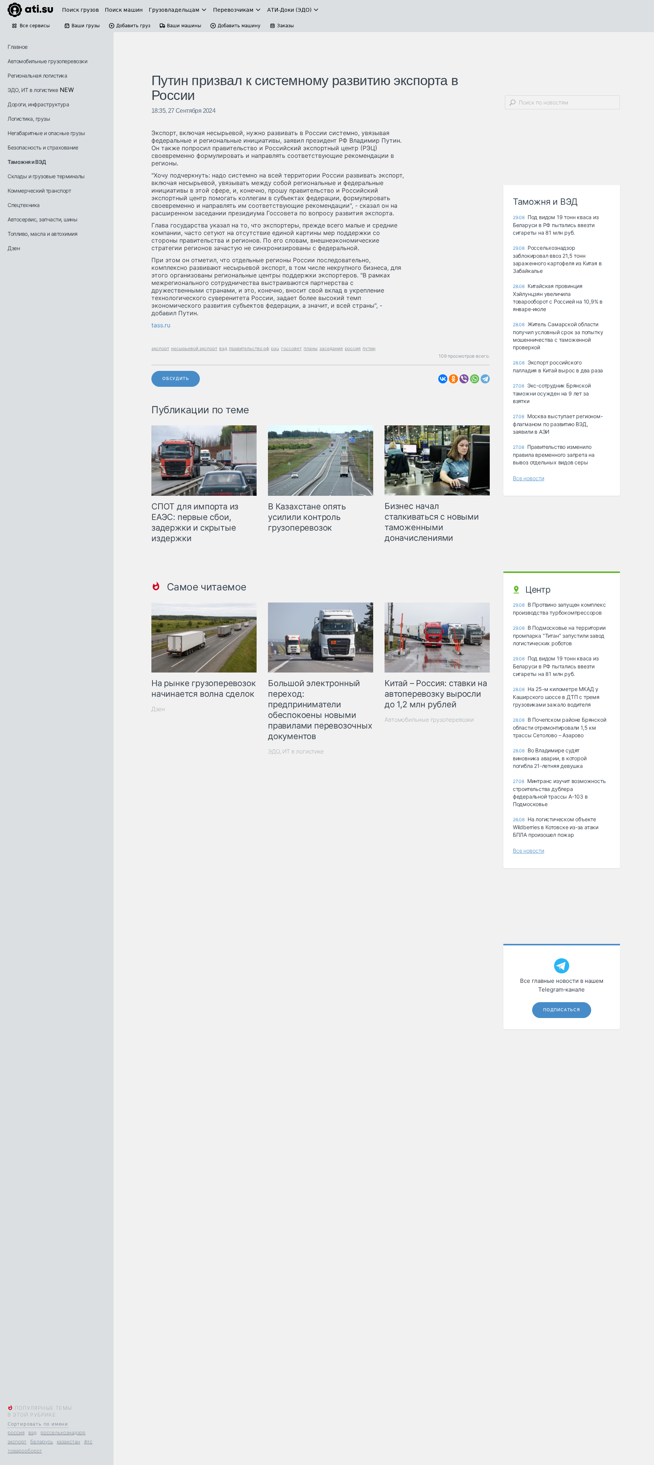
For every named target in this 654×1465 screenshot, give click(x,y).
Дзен (14, 248)
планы (311, 348)
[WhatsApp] (474, 378)
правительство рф (249, 348)
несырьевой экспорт (194, 348)
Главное (18, 47)
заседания (331, 348)
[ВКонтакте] (442, 378)
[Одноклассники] (453, 378)
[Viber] (464, 378)
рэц (275, 348)
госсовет (291, 348)
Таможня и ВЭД (27, 162)
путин (369, 348)
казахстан (68, 1442)
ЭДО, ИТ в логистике (33, 90)
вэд (32, 1432)
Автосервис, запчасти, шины (42, 219)
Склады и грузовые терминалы (46, 176)
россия (16, 1432)
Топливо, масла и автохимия (42, 233)
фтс (88, 1442)
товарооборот (25, 1451)
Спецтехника (24, 205)
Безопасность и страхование (43, 147)
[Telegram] (485, 378)
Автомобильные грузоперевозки (47, 61)
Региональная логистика (37, 75)
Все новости (528, 478)
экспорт (17, 1442)
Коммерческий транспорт (39, 190)
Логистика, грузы (29, 118)
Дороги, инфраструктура (38, 104)
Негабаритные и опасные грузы (46, 133)
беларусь (41, 1442)
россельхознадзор (63, 1432)
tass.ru (160, 325)
